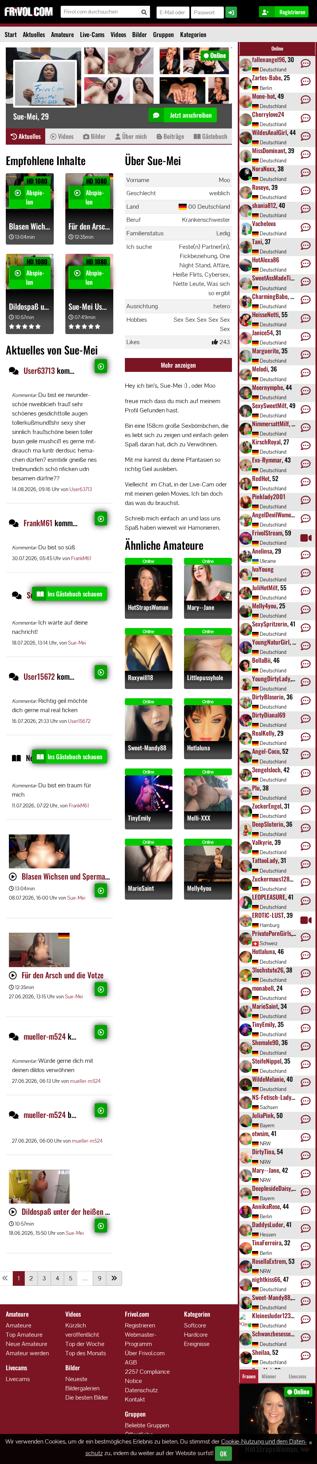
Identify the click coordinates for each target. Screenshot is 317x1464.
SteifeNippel (266, 1060)
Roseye (260, 187)
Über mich (134, 136)
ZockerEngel (266, 806)
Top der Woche (84, 1344)
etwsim (260, 1133)
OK (223, 1453)
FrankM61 (38, 523)
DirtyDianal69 (268, 714)
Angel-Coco (266, 751)
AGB (131, 1362)
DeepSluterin (267, 824)
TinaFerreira (266, 1242)
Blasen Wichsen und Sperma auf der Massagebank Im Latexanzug (30, 226)
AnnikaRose (266, 1206)
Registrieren (140, 1325)
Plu (256, 787)
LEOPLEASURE (268, 897)
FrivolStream (267, 532)
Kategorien (193, 34)
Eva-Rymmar (267, 459)
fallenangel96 (268, 59)
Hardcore (196, 1335)
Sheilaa (260, 1352)
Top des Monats (85, 1353)
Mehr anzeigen (178, 365)
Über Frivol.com (145, 1353)
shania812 (264, 205)
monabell (263, 988)
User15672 (39, 676)
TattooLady (265, 860)
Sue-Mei (77, 643)
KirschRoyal (266, 441)
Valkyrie (262, 842)
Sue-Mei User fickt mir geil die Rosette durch (89, 306)
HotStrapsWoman (148, 607)
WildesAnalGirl (269, 132)
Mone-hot (263, 96)
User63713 (39, 370)
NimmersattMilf (270, 423)
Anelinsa (262, 551)
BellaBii (261, 660)
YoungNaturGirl (271, 642)
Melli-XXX (198, 818)
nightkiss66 (266, 1279)
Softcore (195, 1325)
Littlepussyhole (205, 677)
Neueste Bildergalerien (82, 1383)
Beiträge (173, 136)
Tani (257, 241)
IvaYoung (263, 569)
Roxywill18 (140, 677)
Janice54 (262, 332)
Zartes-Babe (266, 77)
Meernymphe (267, 387)
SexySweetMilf (269, 405)
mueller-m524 (45, 1036)
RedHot (260, 478)
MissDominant (268, 150)
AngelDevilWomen (273, 514)
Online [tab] (277, 48)
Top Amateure (24, 1335)
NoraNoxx (263, 168)
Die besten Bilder (86, 1397)
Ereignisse (197, 1344)
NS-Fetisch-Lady (271, 1097)
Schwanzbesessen (273, 1333)
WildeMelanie (268, 1079)
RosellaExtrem (269, 1261)
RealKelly (263, 733)
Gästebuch (214, 136)
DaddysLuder (267, 1224)
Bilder (139, 34)
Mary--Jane (200, 607)
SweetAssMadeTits (273, 277)
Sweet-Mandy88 (147, 747)
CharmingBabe (270, 296)
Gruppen (163, 34)
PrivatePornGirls (271, 933)
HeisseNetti (265, 314)
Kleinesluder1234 (273, 1315)
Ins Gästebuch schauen (75, 593)
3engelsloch (266, 769)
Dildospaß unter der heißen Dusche (30, 306)
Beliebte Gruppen (147, 1425)
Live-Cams (92, 34)
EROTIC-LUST (268, 915)
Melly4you (199, 888)
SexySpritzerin (269, 623)
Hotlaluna (198, 747)
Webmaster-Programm (141, 1339)
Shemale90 (265, 1042)
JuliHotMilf (265, 587)
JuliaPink (263, 1115)
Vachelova (264, 223)
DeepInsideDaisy (271, 1188)
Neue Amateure (26, 1344)
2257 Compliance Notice (147, 1376)
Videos (118, 34)
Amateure (62, 34)
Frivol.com (28, 11)
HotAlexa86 (265, 259)
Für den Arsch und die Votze (89, 226)
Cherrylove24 (268, 114)
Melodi (260, 368)
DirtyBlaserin (268, 696)
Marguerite (265, 350)
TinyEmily (139, 818)
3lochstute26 (267, 969)
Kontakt (135, 1399)
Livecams (18, 1379)
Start (11, 34)
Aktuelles (34, 34)
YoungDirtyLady (271, 678)
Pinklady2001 (268, 496)
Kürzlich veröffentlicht (82, 1330)
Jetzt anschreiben (190, 115)
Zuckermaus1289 (272, 878)
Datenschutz (141, 1390)
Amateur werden (27, 1353)
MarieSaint (141, 888)
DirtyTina (263, 1151)
